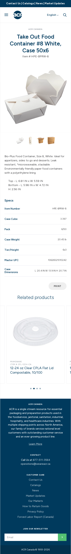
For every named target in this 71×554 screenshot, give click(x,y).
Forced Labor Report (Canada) (35, 516)
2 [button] (34, 388)
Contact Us (13, 3)
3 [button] (37, 388)
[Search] (65, 14)
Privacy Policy (35, 511)
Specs (8, 200)
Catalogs (28, 3)
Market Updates (55, 3)
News (39, 3)
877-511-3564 (41, 459)
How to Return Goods (35, 506)
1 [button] (31, 388)
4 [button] (40, 388)
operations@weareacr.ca (35, 463)
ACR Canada (35, 29)
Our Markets (35, 501)
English (52, 14)
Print (57, 286)
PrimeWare (16, 362)
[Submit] (62, 537)
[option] (35, 97)
